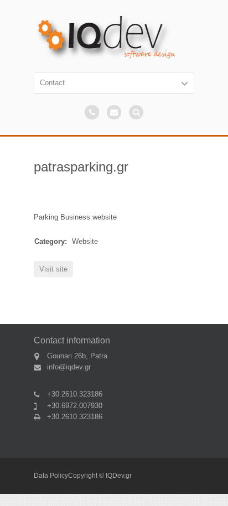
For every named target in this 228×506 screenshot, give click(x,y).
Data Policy (51, 475)
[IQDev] (114, 37)
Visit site (53, 269)
